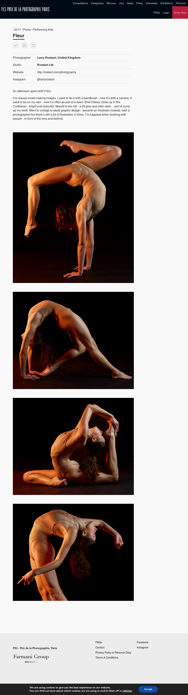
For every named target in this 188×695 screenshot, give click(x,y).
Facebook (142, 642)
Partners (181, 3)
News (130, 3)
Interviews (152, 3)
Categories (97, 3)
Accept (148, 689)
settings (127, 691)
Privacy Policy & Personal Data (113, 652)
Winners (111, 3)
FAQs (156, 12)
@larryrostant (46, 79)
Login (166, 12)
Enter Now (180, 12)
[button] (16, 45)
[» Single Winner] (25, 9)
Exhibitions (166, 3)
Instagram (143, 647)
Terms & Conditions (106, 657)
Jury (121, 3)
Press (139, 3)
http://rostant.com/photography (56, 72)
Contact (99, 647)
